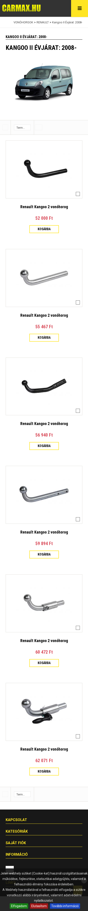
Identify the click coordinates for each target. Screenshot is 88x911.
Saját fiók (16, 843)
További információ (65, 906)
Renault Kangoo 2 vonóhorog (44, 206)
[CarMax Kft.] (21, 8)
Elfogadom (19, 906)
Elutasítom (39, 906)
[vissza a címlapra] (7, 22)
